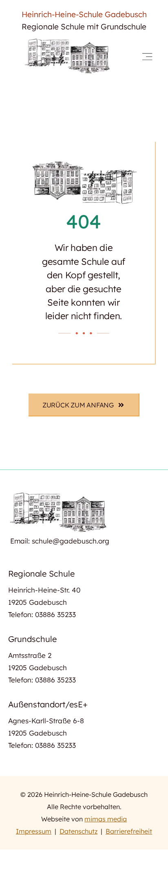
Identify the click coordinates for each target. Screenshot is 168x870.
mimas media (105, 819)
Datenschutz (78, 831)
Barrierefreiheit (129, 831)
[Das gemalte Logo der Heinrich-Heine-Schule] (68, 40)
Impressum (33, 831)
